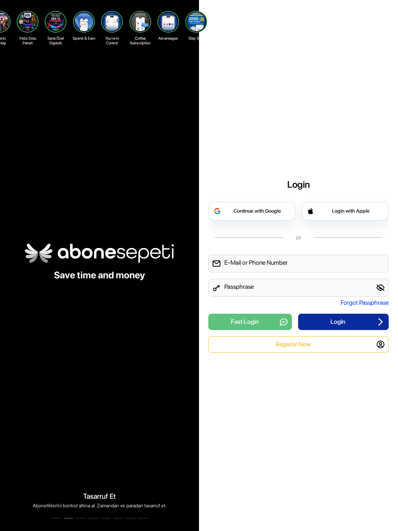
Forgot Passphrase (364, 302)
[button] (56, 518)
